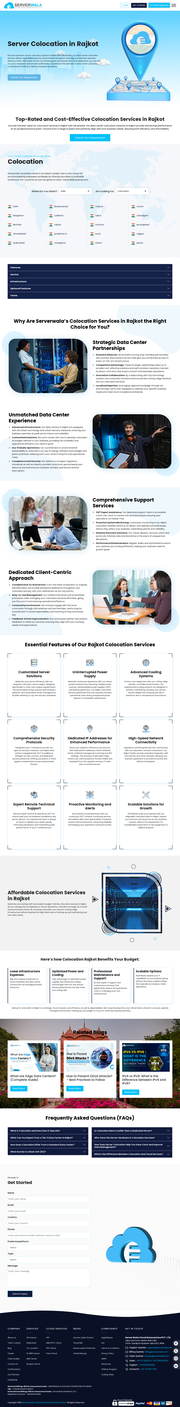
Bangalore (18, 215)
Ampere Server (33, 1364)
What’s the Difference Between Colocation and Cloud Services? (128, 1154)
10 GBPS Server (33, 1353)
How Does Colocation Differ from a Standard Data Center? (42, 1144)
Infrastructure (18, 281)
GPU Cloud (51, 1348)
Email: (11, 1205)
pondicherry (60, 233)
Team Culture (14, 1343)
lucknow (99, 224)
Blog (9, 1348)
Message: (13, 1265)
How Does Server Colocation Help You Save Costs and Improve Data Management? (128, 1146)
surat (98, 233)
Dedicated (31, 1343)
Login (125, 5)
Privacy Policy (107, 1353)
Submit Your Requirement (24, 77)
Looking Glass (107, 1374)
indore (98, 242)
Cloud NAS (78, 1343)
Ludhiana (58, 215)
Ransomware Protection (84, 1348)
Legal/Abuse (107, 1337)
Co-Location (32, 1348)
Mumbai (17, 224)
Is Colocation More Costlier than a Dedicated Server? (123, 1130)
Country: (12, 1217)
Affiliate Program (109, 1369)
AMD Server (31, 1358)
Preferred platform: (18, 1241)
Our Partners (13, 1374)
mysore (99, 206)
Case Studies (14, 1358)
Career (11, 1353)
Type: (11, 1253)
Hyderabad (19, 242)
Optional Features (20, 288)
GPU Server (31, 1337)
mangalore (60, 242)
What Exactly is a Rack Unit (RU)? (28, 1151)
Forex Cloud (51, 1353)
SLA (102, 1343)
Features (15, 267)
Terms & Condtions (110, 1348)
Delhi (15, 206)
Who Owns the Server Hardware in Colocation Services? (124, 1137)
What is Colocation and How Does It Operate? (35, 1130)
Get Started (139, 5)
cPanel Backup (80, 1353)
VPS (47, 1337)
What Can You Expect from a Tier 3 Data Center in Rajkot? (41, 1137)
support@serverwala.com (159, 1347)
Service (14, 274)
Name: (11, 1192)
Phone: (11, 1229)
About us (12, 1337)
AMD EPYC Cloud (53, 1343)
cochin (140, 206)
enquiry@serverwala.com (156, 1356)
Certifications (14, 1369)
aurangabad (143, 224)
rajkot (98, 215)
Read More (19, 1088)
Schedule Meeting (159, 5)
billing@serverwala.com (156, 1351)
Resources (106, 1364)
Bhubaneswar (61, 206)
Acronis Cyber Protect (83, 1337)
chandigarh (142, 215)
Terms (13, 295)
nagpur (140, 233)
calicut (57, 224)
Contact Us (13, 1364)
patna (140, 242)
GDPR (103, 1358)
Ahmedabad (19, 233)
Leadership (13, 1379)
